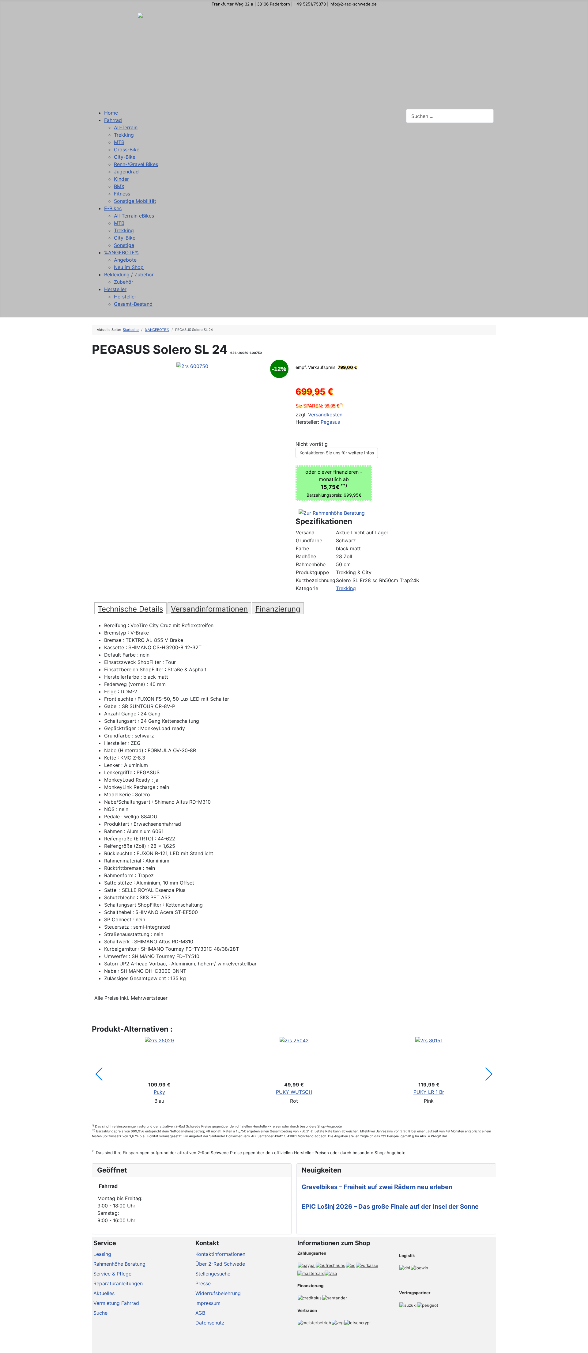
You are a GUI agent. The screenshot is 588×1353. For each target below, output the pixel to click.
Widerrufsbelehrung (218, 1293)
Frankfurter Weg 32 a (232, 4)
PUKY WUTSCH (294, 1092)
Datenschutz (209, 1323)
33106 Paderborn (274, 4)
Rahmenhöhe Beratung (119, 1264)
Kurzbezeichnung (315, 580)
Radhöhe (306, 556)
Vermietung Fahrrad (116, 1303)
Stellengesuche (212, 1274)
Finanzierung (277, 608)
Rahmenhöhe (311, 564)
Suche (100, 1313)
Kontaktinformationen (220, 1254)
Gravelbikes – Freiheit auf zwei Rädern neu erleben (377, 1187)
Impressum (208, 1303)
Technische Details (130, 608)
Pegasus (330, 422)
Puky (159, 1092)
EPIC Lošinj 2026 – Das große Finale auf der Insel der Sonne (390, 1206)
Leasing (102, 1254)
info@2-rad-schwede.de (353, 4)
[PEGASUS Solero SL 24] (192, 365)
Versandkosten (325, 414)
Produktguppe (312, 572)
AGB (200, 1313)
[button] (99, 1074)
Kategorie (307, 588)
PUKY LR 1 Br (428, 1092)
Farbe (302, 548)
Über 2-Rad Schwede (220, 1264)
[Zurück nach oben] (580, 1345)
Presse (203, 1283)
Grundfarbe (309, 540)
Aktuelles (104, 1293)
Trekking (346, 588)
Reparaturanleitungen (118, 1283)
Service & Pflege (112, 1274)
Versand (305, 532)
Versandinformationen (209, 608)
